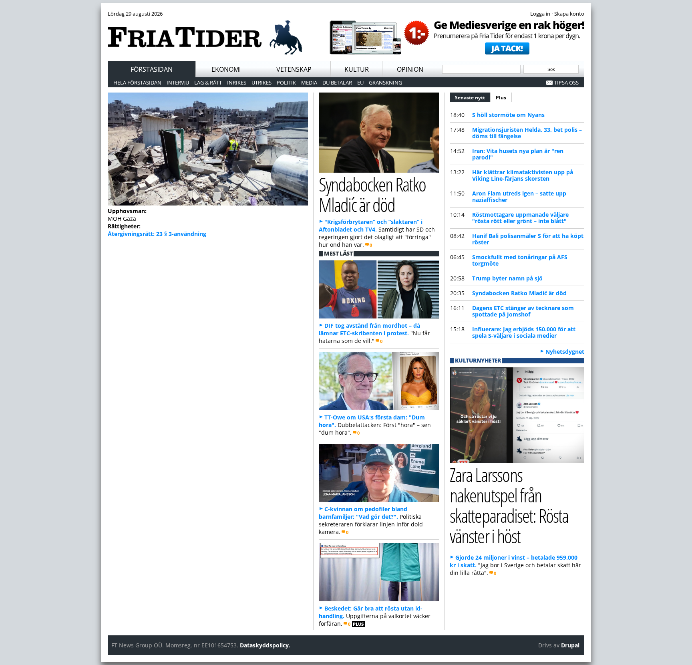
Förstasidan (152, 69)
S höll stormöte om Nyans (508, 115)
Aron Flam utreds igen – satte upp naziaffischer (519, 196)
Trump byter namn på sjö (507, 278)
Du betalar (337, 82)
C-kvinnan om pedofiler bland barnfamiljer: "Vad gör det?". (363, 512)
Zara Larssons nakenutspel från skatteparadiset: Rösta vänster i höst (509, 504)
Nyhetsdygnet (564, 351)
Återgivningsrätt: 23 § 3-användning (157, 234)
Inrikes (236, 82)
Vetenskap (294, 69)
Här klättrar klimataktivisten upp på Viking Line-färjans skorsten (522, 175)
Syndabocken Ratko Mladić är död (519, 293)
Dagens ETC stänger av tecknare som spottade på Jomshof (523, 311)
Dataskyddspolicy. (265, 645)
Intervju (178, 82)
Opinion (410, 69)
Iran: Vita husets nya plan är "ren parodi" (517, 154)
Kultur (356, 69)
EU (360, 82)
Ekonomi (226, 69)
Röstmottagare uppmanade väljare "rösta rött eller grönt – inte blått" (520, 218)
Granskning (385, 82)
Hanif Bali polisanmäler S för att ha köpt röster (527, 239)
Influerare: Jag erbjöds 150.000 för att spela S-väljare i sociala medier (523, 332)
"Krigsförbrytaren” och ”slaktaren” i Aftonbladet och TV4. (370, 225)
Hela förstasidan (137, 82)
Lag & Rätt (208, 82)
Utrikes (261, 82)
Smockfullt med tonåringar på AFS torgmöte (519, 260)
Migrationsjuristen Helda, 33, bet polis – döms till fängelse (527, 133)
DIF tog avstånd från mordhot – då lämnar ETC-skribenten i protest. (369, 329)
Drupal (570, 645)
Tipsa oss (566, 82)
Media (309, 82)
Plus (501, 98)
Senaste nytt (473, 98)
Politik (286, 82)
